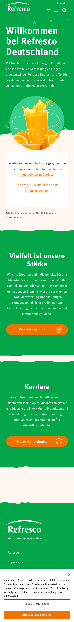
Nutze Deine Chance (32, 441)
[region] (37, 595)
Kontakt (61, 3)
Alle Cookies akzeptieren (36, 614)
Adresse (13, 552)
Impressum (15, 562)
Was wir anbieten (32, 329)
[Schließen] (69, 574)
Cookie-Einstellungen (37, 603)
